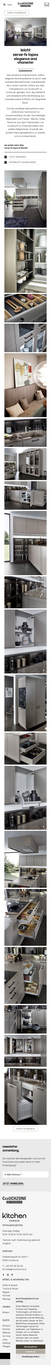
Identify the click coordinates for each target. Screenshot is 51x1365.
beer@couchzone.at (16, 1269)
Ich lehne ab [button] (30, 1352)
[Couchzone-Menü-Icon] (46, 3)
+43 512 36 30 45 (14, 1266)
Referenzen (8, 1332)
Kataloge (6, 1343)
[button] (25, 157)
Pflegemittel (8, 1346)
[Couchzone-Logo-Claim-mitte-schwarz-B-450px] (25, 3)
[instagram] (8, 1275)
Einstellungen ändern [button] (30, 1357)
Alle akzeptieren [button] (30, 1347)
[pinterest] (12, 1275)
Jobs (4, 1339)
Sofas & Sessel (9, 1285)
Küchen (6, 1295)
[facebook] (3, 1275)
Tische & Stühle (10, 1288)
